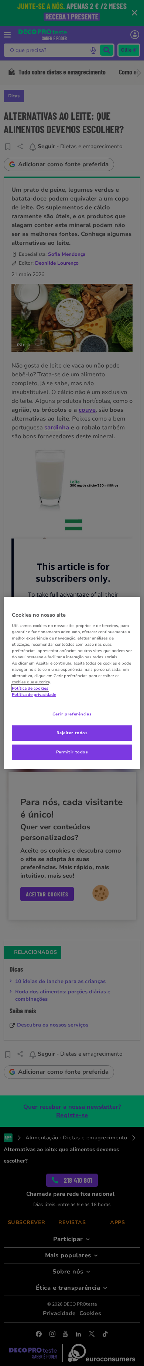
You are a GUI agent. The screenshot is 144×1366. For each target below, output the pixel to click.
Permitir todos (72, 752)
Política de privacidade (34, 694)
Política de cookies (30, 688)
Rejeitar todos (72, 733)
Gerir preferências (72, 714)
